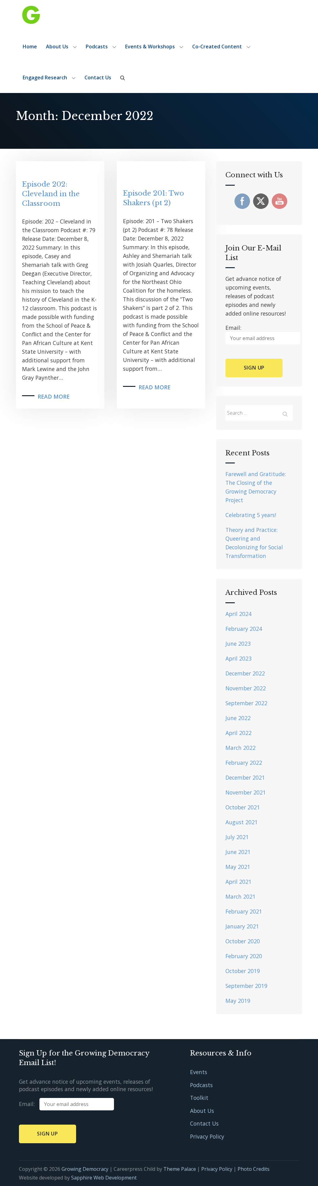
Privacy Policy (207, 1136)
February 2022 (243, 762)
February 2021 (243, 911)
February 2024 (243, 628)
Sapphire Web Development (104, 1177)
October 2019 (242, 971)
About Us (57, 46)
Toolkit (199, 1097)
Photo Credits (254, 1169)
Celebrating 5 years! (250, 515)
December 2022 (245, 673)
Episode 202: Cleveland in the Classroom (51, 194)
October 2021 (242, 807)
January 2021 (242, 926)
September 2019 (246, 985)
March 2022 (240, 747)
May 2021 (237, 866)
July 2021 (237, 837)
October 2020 (242, 941)
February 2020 (243, 956)
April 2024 (238, 613)
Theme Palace (179, 1169)
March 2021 (240, 896)
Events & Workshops (150, 46)
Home (30, 46)
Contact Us (97, 77)
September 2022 (246, 703)
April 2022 (238, 733)
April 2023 (238, 658)
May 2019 (237, 1000)
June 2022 (238, 718)
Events (198, 1072)
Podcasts (97, 46)
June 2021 (238, 852)
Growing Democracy (84, 1169)
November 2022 (245, 688)
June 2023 (238, 643)
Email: (29, 1104)
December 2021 (245, 777)
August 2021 (241, 822)
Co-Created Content (217, 46)
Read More (54, 396)
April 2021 (238, 881)
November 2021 (245, 792)
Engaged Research (45, 77)
